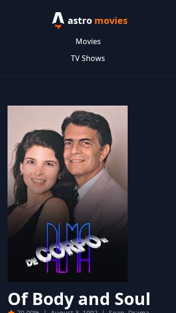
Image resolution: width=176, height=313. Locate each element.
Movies (88, 41)
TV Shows (88, 58)
